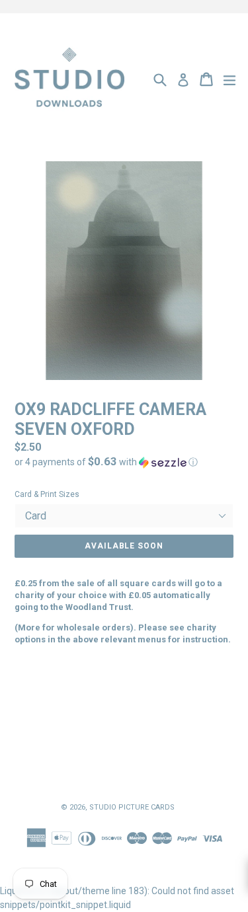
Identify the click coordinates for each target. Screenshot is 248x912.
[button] (124, 462)
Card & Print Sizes (47, 494)
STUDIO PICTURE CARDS (132, 807)
